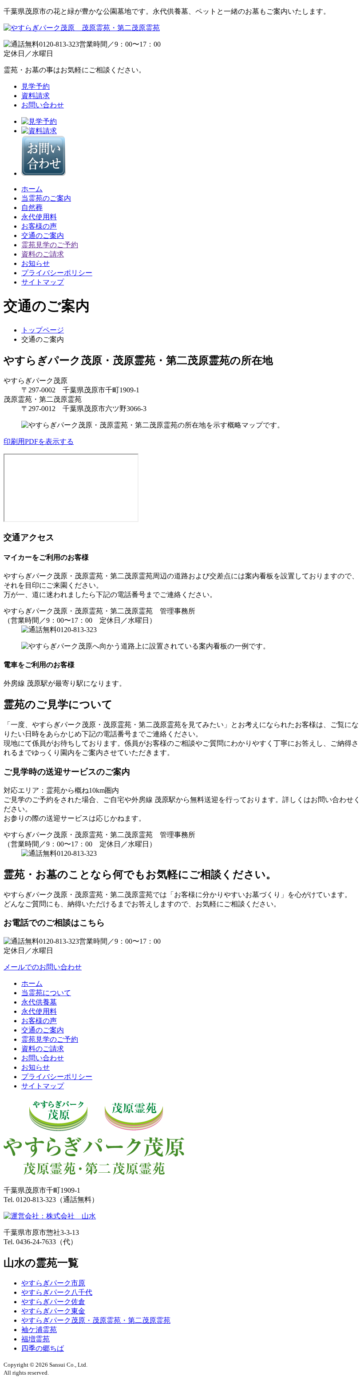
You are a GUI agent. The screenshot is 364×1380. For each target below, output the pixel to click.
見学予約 (35, 86)
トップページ (42, 330)
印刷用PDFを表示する (39, 441)
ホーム (32, 189)
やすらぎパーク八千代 (56, 1292)
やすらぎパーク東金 (53, 1311)
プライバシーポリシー (56, 273)
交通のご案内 (42, 235)
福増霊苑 (35, 1339)
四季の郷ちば (42, 1348)
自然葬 (32, 207)
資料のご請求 (42, 254)
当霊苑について (46, 992)
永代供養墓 (39, 1002)
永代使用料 (39, 217)
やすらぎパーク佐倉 (53, 1301)
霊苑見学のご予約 (49, 245)
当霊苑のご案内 (46, 198)
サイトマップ (42, 282)
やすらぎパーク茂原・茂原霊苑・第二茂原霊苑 (95, 1320)
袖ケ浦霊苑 (39, 1329)
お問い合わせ (42, 105)
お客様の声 (39, 226)
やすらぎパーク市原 (53, 1283)
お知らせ (35, 263)
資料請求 (35, 95)
